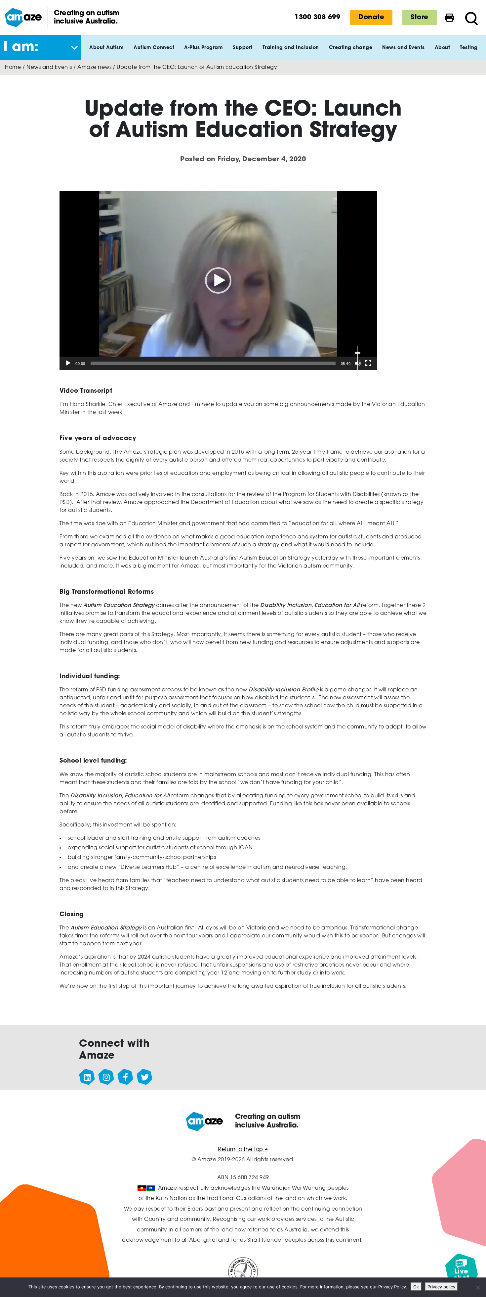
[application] (218, 280)
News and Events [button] (403, 47)
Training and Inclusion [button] (291, 47)
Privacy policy (441, 1286)
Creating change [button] (351, 47)
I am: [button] (21, 47)
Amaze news (94, 67)
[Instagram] (106, 1077)
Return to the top (241, 1149)
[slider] (213, 363)
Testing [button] (469, 47)
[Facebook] (125, 1077)
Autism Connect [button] (154, 47)
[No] (477, 1287)
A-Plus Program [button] (203, 47)
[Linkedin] (87, 1077)
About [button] (442, 47)
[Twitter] (145, 1077)
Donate (371, 17)
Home (13, 67)
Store (419, 17)
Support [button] (243, 47)
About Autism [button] (106, 47)
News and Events (49, 67)
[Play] (68, 363)
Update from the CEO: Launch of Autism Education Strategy (197, 67)
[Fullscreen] (368, 363)
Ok (416, 1286)
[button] (218, 280)
